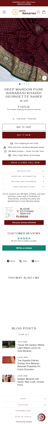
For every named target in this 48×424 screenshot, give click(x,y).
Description (24, 171)
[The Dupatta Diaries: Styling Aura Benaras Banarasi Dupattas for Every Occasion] (8, 360)
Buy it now (24, 135)
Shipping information (24, 176)
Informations (23, 411)
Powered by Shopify (24, 422)
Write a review (24, 248)
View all (24, 334)
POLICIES (23, 405)
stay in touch (23, 416)
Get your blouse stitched (24, 222)
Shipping (20, 109)
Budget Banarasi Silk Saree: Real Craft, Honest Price (30, 382)
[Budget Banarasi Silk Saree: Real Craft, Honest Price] (8, 378)
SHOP (23, 398)
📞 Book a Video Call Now (24, 163)
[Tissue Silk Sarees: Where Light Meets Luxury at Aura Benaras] (8, 344)
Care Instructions (24, 187)
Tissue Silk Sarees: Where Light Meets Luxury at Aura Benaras (30, 348)
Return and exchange (24, 181)
